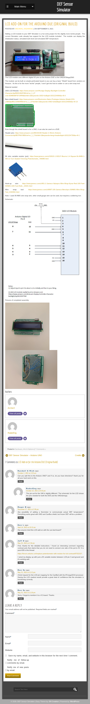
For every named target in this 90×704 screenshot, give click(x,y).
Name (8, 637)
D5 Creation (54, 701)
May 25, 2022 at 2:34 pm (26, 543)
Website (8, 650)
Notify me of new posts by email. (18, 668)
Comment (9, 613)
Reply (21, 481)
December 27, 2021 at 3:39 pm (28, 509)
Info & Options (28, 449)
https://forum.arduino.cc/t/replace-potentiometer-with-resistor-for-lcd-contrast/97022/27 (50, 554)
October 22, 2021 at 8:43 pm (36, 491)
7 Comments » (40, 449)
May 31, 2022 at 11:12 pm (26, 572)
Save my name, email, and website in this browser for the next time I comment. (43, 656)
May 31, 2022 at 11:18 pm (26, 592)
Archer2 (19, 29)
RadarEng (28, 29)
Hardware (18, 449)
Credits (78, 455)
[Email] (25, 413)
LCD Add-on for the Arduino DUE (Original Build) (38, 462)
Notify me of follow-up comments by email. (18, 661)
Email (8, 643)
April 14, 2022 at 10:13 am (27, 527)
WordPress (74, 701)
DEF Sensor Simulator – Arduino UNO (25, 455)
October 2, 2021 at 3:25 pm (27, 473)
